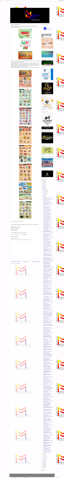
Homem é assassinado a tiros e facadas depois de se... (47, 224)
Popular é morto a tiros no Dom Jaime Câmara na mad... (47, 380)
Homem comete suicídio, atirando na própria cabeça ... (47, 298)
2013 (43, 465)
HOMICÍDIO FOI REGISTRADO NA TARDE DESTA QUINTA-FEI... (48, 275)
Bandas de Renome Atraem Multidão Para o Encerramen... (47, 245)
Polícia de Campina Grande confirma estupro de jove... (47, 386)
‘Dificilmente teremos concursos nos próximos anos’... (48, 382)
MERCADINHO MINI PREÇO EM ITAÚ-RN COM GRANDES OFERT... (47, 350)
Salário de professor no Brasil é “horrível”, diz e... (47, 391)
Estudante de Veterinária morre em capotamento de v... (48, 395)
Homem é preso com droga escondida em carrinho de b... (47, 412)
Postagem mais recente (15, 261)
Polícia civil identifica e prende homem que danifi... (47, 211)
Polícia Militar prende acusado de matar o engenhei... (47, 317)
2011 (43, 467)
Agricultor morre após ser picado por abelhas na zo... (47, 318)
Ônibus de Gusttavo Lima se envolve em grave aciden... (47, 209)
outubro (44, 192)
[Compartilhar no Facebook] (25, 234)
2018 (43, 459)
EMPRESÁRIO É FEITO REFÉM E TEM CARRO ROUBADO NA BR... (48, 388)
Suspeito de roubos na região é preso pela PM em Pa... (47, 430)
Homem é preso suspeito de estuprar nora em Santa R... (47, 393)
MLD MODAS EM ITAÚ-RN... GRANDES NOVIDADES (47, 263)
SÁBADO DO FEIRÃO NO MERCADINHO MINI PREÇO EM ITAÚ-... (48, 232)
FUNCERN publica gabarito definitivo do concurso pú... (47, 418)
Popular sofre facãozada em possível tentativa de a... (47, 362)
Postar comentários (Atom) (17, 263)
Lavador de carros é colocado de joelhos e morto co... (47, 249)
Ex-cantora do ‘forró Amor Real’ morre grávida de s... (47, 253)
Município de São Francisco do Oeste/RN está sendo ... (47, 277)
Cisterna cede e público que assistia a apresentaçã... (48, 401)
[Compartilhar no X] (24, 234)
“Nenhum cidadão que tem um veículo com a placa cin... (47, 241)
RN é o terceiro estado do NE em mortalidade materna (47, 220)
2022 (43, 185)
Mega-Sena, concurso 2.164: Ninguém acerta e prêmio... (47, 213)
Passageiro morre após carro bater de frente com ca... (48, 438)
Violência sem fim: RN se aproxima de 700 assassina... (48, 425)
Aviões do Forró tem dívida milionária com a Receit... (47, 265)
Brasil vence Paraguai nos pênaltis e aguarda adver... (48, 261)
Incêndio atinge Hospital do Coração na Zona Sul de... (48, 229)
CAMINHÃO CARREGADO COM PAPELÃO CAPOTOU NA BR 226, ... (48, 295)
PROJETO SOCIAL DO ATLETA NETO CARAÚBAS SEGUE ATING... (47, 283)
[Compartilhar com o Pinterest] (26, 234)
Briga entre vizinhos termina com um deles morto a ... (47, 339)
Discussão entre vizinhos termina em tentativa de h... (47, 200)
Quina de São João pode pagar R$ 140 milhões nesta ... (48, 370)
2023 (43, 184)
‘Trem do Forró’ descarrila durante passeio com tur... (47, 377)
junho (44, 196)
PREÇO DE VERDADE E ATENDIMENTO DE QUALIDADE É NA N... (48, 267)
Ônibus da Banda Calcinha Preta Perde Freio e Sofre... (47, 243)
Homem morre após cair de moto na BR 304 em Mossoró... (48, 198)
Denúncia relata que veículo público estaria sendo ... (48, 273)
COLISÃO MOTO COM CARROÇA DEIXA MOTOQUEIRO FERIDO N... (48, 325)
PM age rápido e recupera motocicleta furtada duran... (47, 331)
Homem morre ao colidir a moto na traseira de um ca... (48, 333)
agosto (44, 194)
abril (44, 454)
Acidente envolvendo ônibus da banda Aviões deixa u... (47, 358)
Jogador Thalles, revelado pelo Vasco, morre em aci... (47, 390)
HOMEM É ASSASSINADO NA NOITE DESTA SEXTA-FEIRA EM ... (48, 408)
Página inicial (25, 261)
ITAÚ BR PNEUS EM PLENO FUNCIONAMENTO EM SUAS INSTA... (47, 251)
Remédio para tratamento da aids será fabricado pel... (47, 203)
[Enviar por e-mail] (22, 234)
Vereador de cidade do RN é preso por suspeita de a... (48, 307)
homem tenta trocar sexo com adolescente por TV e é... (47, 239)
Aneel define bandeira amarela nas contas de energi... (48, 227)
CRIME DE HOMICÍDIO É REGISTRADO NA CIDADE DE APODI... (47, 375)
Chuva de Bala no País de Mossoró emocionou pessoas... (48, 218)
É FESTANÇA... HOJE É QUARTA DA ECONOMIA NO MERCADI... (48, 313)
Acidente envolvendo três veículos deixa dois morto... (47, 285)
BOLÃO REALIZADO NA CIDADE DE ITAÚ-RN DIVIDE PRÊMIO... (47, 315)
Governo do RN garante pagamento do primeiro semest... (48, 257)
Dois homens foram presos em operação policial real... (47, 207)
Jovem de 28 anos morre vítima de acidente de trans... (48, 378)
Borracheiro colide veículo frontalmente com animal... (47, 399)
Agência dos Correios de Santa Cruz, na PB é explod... (47, 288)
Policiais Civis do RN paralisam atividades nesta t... (47, 345)
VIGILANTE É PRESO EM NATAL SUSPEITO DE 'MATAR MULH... (48, 269)
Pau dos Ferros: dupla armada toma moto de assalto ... (48, 247)
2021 (43, 186)
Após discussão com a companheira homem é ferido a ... (48, 341)
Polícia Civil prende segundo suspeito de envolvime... (47, 216)
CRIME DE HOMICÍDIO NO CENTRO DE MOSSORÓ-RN (47, 353)
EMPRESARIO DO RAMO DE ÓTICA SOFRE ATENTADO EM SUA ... (47, 337)
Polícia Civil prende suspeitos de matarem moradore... (47, 280)
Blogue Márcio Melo (16, 4)
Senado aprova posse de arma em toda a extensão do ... (48, 271)
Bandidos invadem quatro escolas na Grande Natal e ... (47, 343)
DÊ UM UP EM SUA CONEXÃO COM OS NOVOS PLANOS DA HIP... (47, 255)
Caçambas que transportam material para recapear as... (47, 452)
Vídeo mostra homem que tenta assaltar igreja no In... (47, 226)
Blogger (37, 475)
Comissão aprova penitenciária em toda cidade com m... (48, 329)
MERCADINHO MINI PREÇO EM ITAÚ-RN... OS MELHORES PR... (48, 259)
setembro (44, 193)
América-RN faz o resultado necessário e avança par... (47, 368)
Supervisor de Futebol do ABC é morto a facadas (47, 423)
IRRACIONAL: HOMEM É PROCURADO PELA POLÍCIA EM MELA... (48, 421)
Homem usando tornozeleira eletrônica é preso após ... (47, 428)
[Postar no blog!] (23, 234)
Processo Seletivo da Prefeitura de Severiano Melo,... (48, 426)
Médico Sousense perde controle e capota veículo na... (48, 352)
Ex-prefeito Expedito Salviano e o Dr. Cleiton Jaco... (47, 287)
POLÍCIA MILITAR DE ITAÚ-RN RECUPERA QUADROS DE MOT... (47, 323)
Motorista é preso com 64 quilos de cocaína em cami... (48, 222)
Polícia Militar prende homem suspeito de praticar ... (47, 448)
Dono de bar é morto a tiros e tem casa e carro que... (47, 327)
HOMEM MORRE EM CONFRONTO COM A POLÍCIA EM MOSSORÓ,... (48, 443)
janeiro (44, 458)
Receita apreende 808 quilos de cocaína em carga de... (47, 403)
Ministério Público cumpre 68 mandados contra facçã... (47, 335)
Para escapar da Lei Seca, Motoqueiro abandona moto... (47, 201)
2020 (43, 187)
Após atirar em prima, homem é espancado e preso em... (47, 450)
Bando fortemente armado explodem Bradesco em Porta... (47, 292)
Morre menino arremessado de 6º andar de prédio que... (47, 214)
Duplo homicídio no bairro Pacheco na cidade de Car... (48, 236)
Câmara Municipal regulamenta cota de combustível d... (48, 237)
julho (44, 195)
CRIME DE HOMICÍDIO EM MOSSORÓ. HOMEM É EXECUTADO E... (47, 405)
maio (44, 453)
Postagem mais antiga (35, 261)
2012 (43, 466)
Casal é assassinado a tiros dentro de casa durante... (48, 297)
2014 (43, 464)
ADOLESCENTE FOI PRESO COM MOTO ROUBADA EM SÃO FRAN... (48, 347)
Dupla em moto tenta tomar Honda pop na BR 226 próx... (48, 234)
